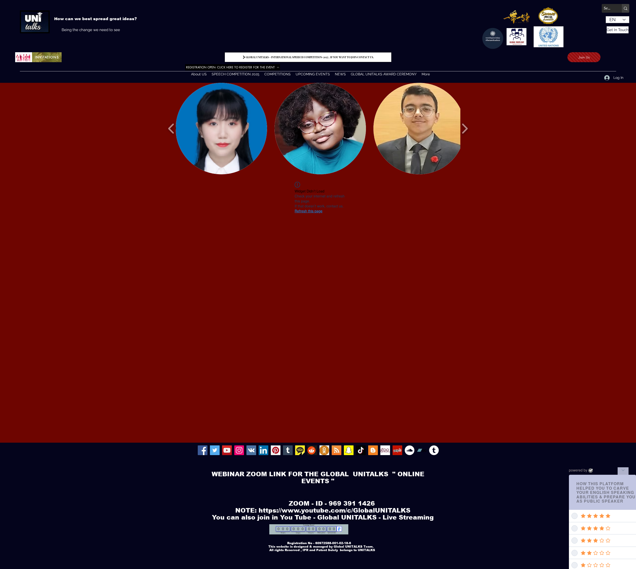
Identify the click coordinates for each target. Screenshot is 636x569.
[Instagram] (239, 450)
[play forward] (464, 128)
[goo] (385, 450)
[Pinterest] (275, 450)
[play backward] (171, 128)
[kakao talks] (300, 450)
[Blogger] (373, 450)
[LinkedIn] (263, 450)
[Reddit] (312, 450)
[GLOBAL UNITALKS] (251, 450)
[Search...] (625, 8)
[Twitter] (215, 450)
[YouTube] (227, 450)
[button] (221, 128)
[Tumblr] (288, 450)
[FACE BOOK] (202, 450)
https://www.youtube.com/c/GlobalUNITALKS (334, 510)
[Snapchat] (349, 450)
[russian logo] (324, 450)
